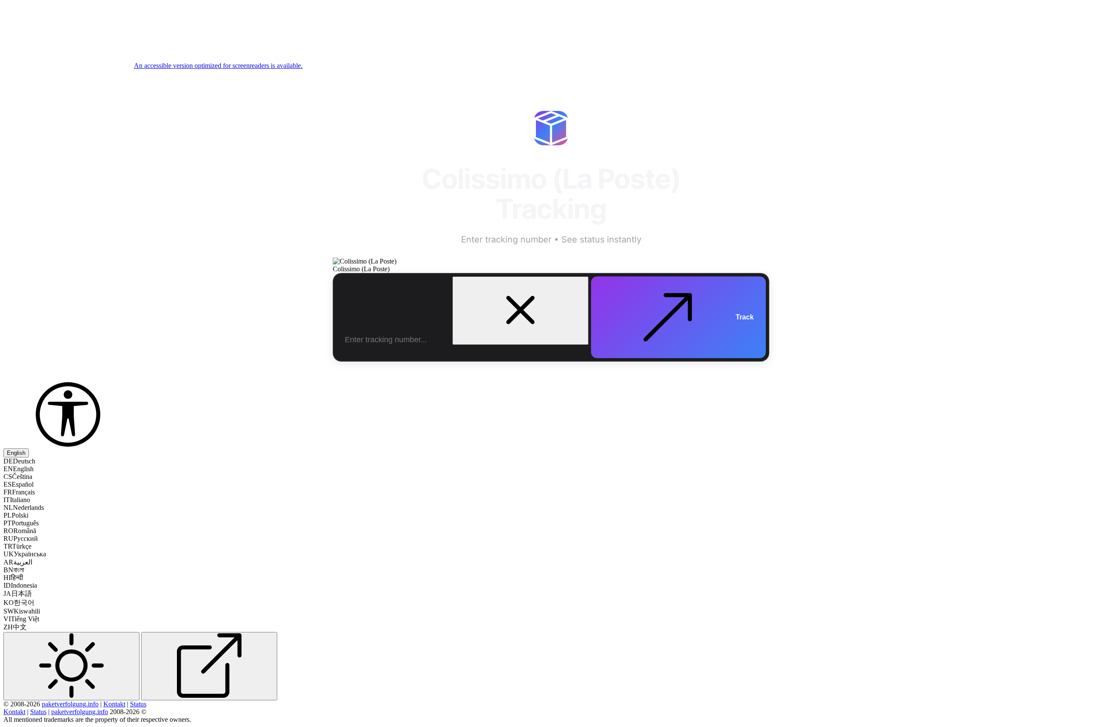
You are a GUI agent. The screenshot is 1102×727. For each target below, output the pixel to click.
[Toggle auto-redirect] (209, 666)
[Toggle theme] (71, 666)
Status (138, 704)
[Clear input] (520, 310)
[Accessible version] (68, 444)
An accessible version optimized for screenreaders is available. (218, 65)
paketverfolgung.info (70, 704)
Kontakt (114, 704)
